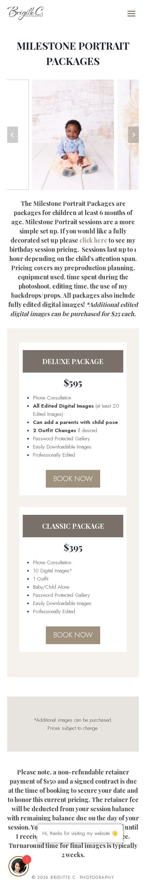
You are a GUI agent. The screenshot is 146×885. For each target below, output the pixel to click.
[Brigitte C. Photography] (25, 13)
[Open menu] (131, 13)
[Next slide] (133, 135)
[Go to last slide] (12, 135)
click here (93, 240)
